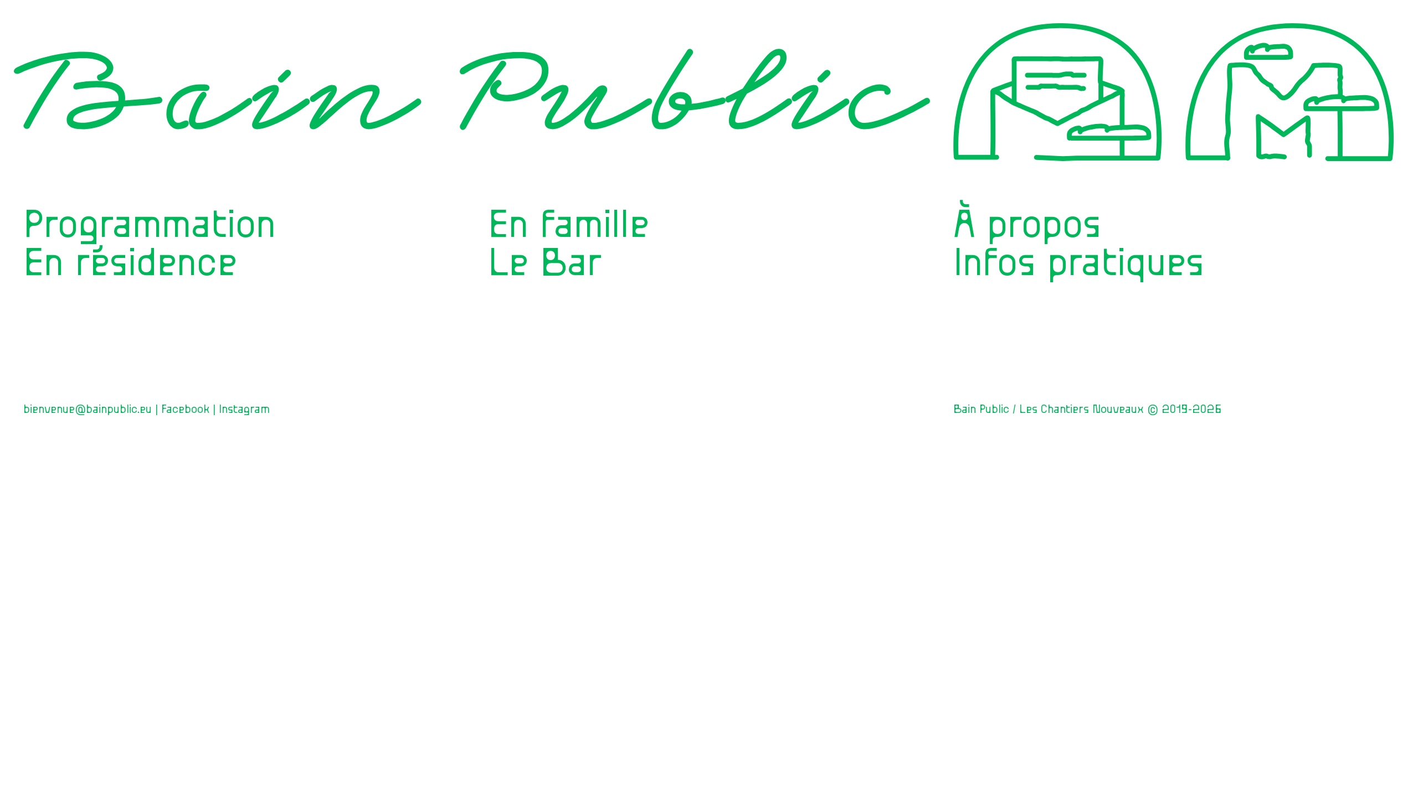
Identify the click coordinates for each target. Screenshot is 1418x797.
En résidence (130, 263)
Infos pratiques (1078, 263)
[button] (1290, 108)
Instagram (244, 409)
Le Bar (545, 263)
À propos (1027, 225)
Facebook (185, 409)
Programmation (149, 225)
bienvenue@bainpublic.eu (87, 409)
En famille (568, 225)
